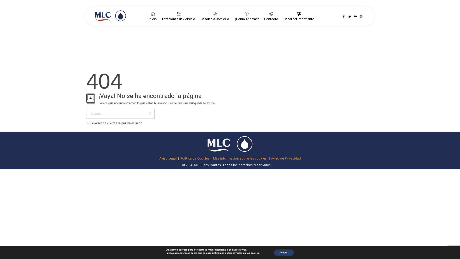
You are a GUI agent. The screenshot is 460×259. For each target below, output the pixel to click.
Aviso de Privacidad (286, 158)
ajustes (255, 253)
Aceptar (283, 252)
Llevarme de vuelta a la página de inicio (115, 123)
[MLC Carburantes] (110, 16)
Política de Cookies (194, 158)
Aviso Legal (168, 158)
